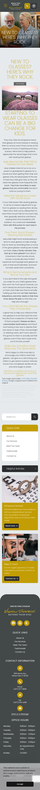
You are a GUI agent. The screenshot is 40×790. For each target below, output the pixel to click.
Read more (10, 526)
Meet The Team (13, 446)
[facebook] (13, 623)
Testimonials (11, 451)
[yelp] (26, 623)
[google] (20, 623)
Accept (20, 784)
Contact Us (11, 456)
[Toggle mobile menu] (5, 5)
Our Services (11, 441)
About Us (10, 436)
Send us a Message (20, 714)
